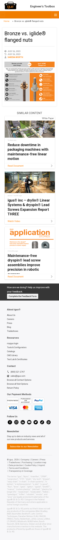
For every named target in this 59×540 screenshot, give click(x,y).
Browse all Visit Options (17, 384)
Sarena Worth (15, 57)
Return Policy (13, 388)
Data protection (16, 465)
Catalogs (11, 351)
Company (25, 459)
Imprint (42, 465)
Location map (40, 462)
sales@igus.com (18, 376)
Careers (10, 319)
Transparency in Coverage (21, 471)
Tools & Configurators (16, 347)
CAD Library (12, 355)
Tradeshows (12, 331)
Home (6, 21)
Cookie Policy (31, 465)
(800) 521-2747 (18, 372)
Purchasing (27, 462)
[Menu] (55, 14)
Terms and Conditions (19, 468)
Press (9, 323)
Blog (9, 327)
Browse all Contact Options (19, 380)
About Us (11, 315)
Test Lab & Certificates (17, 359)
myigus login (12, 343)
